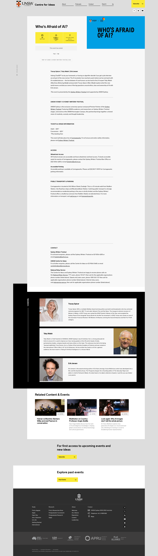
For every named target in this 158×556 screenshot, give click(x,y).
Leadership (75, 520)
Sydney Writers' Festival (78, 92)
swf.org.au (73, 196)
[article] (50, 416)
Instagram (124, 523)
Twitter (124, 511)
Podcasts (78, 4)
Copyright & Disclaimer (45, 549)
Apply (33, 513)
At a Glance (75, 513)
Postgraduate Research (56, 515)
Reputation (75, 515)
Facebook (124, 507)
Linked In (124, 515)
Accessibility (55, 549)
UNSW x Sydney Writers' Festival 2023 (59, 59)
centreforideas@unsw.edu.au (60, 266)
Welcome (74, 510)
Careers (74, 517)
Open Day (35, 515)
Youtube (124, 519)
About (64, 4)
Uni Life (34, 520)
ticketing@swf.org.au (73, 162)
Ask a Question (36, 517)
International (36, 525)
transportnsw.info (87, 196)
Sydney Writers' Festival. (66, 140)
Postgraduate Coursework (56, 513)
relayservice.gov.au (60, 282)
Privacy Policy (35, 549)
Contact (91, 4)
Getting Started (36, 522)
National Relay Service (60, 275)
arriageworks (76, 138)
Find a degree (36, 510)
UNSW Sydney (124, 526)
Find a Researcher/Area (56, 510)
